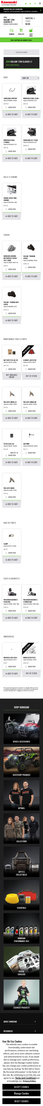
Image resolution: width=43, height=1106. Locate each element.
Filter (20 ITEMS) (21, 52)
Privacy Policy (29, 1081)
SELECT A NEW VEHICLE (12, 65)
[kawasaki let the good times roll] (12, 3)
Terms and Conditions (25, 1078)
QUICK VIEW (12, 107)
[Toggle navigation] (40, 3)
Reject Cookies (21, 1101)
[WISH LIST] (26, 3)
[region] (21, 1070)
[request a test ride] (31, 3)
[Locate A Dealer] (36, 3)
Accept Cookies (21, 1087)
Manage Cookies (21, 1093)
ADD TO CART (12, 114)
